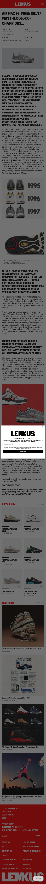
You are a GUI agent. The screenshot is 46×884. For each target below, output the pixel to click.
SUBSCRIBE (23, 451)
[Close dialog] (43, 427)
